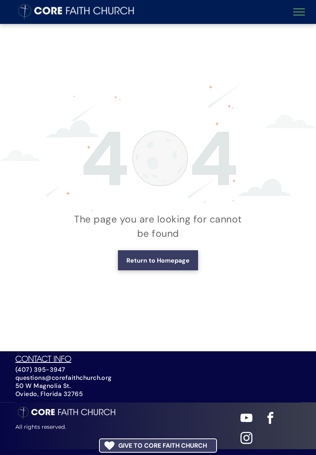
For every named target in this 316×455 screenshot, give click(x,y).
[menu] (299, 12)
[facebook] (270, 419)
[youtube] (246, 419)
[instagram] (246, 439)
